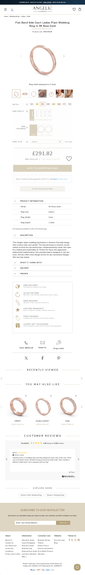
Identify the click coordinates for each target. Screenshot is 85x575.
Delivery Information (45, 548)
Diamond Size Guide (29, 551)
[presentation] (21, 57)
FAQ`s (24, 557)
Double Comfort (42, 421)
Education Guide (28, 540)
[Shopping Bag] (80, 9)
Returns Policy (43, 546)
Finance (40, 543)
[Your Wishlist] (74, 9)
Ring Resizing (27, 548)
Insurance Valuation (29, 554)
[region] (42, 459)
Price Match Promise (45, 551)
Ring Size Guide (28, 546)
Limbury (17, 421)
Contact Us (9, 543)
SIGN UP (64, 523)
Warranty (41, 554)
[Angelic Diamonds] (43, 9)
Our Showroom (11, 546)
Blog (56, 543)
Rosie (67, 421)
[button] (6, 459)
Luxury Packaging (28, 543)
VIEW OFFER (47, 2)
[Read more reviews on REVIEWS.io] (68, 476)
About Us (8, 540)
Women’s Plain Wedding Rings (31, 495)
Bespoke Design (44, 540)
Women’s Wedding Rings (55, 495)
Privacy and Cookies (12, 554)
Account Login (59, 540)
